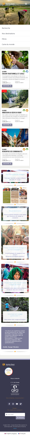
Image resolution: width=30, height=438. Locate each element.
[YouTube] (16, 403)
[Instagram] (13, 403)
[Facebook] (9, 403)
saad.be (15, 428)
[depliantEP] (15, 187)
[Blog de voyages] (20, 403)
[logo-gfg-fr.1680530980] (15, 385)
